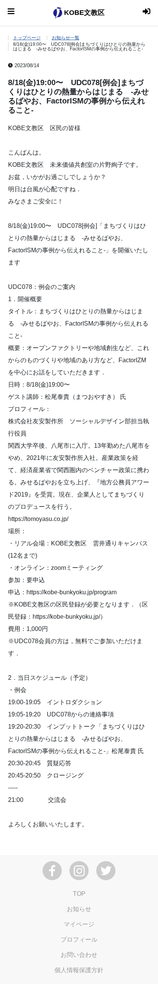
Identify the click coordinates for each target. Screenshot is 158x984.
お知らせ (79, 909)
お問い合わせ (79, 955)
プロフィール (79, 939)
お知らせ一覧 (65, 37)
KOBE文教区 (83, 12)
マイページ (79, 924)
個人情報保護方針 (79, 970)
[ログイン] (146, 11)
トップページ (27, 37)
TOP (79, 893)
